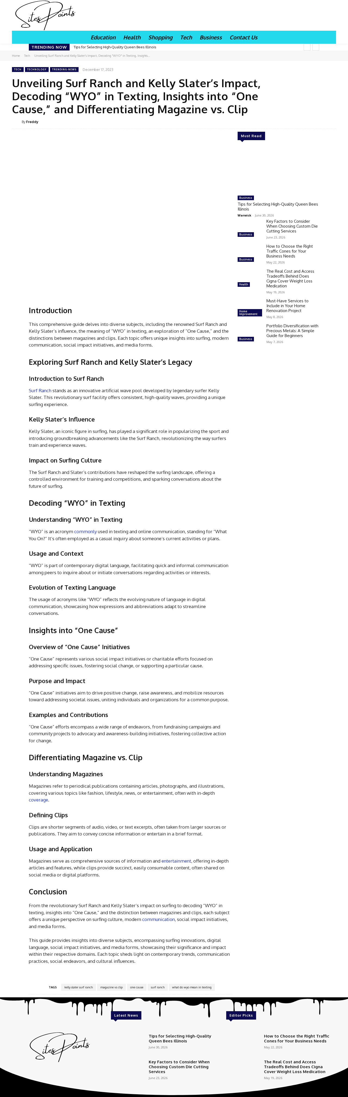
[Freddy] (17, 122)
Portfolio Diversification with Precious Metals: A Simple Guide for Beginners (292, 330)
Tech (27, 56)
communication (158, 919)
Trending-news (64, 69)
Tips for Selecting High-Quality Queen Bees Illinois (115, 47)
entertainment (176, 861)
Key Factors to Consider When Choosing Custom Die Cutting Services (292, 226)
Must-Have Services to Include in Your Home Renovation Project (287, 305)
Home (16, 56)
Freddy (32, 122)
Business (245, 198)
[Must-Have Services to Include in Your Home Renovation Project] (250, 308)
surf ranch (157, 987)
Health (243, 284)
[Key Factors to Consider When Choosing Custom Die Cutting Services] (250, 228)
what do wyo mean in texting (192, 987)
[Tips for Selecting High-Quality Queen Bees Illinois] (278, 170)
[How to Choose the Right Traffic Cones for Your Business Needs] (250, 253)
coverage (38, 800)
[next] (315, 47)
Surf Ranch (40, 390)
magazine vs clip (111, 987)
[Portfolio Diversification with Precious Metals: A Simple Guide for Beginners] (250, 333)
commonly (85, 531)
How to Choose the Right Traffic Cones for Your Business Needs (289, 251)
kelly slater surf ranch (78, 987)
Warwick (244, 215)
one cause (136, 987)
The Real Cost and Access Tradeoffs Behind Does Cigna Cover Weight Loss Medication (290, 278)
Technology (36, 69)
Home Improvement (248, 312)
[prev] (307, 47)
